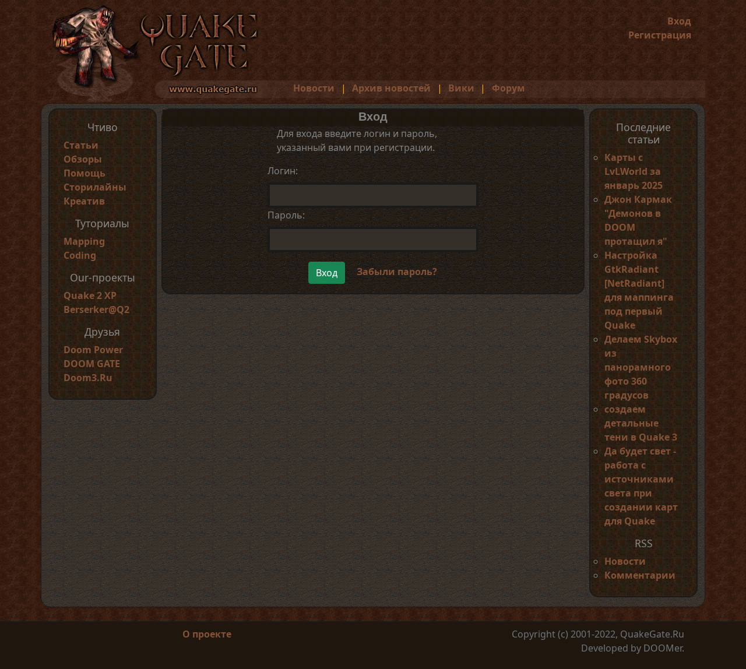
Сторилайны (95, 187)
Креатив (84, 201)
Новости (314, 88)
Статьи (81, 145)
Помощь (84, 173)
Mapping (84, 241)
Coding (80, 255)
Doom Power (93, 349)
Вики (461, 88)
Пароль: (286, 215)
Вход (679, 21)
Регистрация (659, 35)
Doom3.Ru (88, 377)
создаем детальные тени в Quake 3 (640, 423)
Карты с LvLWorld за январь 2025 (633, 171)
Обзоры (83, 159)
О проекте (206, 634)
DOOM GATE (92, 363)
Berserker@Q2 (96, 309)
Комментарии (639, 575)
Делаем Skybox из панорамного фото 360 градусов (640, 367)
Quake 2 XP (90, 295)
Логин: (283, 170)
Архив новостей (391, 88)
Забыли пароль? (397, 271)
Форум (508, 88)
